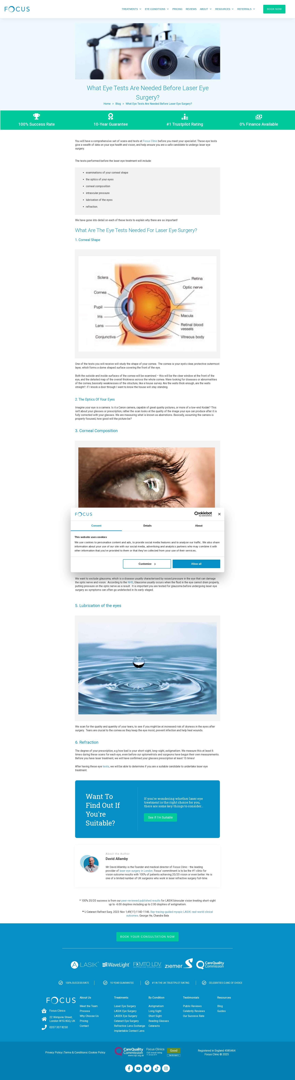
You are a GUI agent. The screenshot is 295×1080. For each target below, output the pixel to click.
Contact (84, 1026)
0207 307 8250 (59, 1027)
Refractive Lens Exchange (129, 1026)
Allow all (196, 563)
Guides (221, 1011)
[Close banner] (219, 514)
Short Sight (155, 1016)
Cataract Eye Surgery (126, 1021)
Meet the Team (89, 1006)
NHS (130, 582)
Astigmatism (156, 1006)
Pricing (84, 1021)
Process (85, 1011)
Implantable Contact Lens (129, 1030)
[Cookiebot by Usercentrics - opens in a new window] (197, 514)
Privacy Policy (53, 1052)
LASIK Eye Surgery (125, 1011)
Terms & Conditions (75, 1052)
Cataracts (154, 1026)
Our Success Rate (193, 1016)
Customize (145, 563)
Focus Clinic (150, 141)
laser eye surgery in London (136, 870)
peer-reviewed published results (140, 900)
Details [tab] (147, 525)
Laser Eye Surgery (125, 1006)
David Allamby (117, 859)
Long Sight (155, 1011)
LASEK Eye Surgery (125, 1016)
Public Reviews (192, 1006)
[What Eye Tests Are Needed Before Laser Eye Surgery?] (147, 51)
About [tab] (198, 525)
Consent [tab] (96, 525)
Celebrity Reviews (194, 1011)
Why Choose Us (89, 1016)
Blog (220, 1006)
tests (106, 766)
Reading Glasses (159, 1021)
